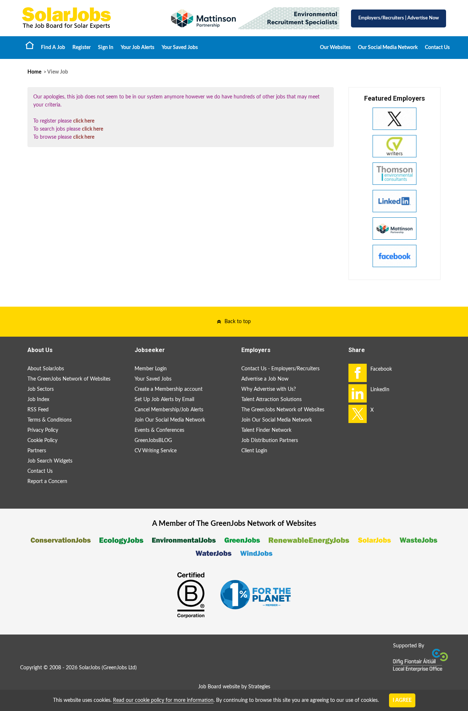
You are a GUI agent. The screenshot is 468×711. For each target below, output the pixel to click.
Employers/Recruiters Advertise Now (398, 18)
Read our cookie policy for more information (163, 700)
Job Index (38, 399)
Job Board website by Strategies (234, 686)
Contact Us (437, 47)
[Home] (88, 18)
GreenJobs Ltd (119, 667)
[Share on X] (357, 414)
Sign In (105, 47)
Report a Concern (47, 481)
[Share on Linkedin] (357, 393)
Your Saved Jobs (180, 47)
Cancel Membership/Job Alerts (169, 409)
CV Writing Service (156, 450)
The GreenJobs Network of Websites (68, 379)
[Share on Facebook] (357, 373)
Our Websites (335, 47)
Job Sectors (40, 389)
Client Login (254, 450)
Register (81, 47)
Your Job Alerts (137, 47)
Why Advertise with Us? (268, 389)
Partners (36, 450)
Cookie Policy (42, 440)
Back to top (237, 321)
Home (30, 45)
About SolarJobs (45, 368)
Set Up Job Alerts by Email (164, 399)
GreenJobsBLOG (153, 440)
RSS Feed (38, 409)
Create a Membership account (169, 389)
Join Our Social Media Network (170, 420)
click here (83, 121)
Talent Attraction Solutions (271, 399)
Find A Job (53, 47)
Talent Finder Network (266, 430)
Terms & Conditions (49, 420)
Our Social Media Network (388, 47)
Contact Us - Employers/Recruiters (280, 368)
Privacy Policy (42, 430)
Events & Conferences (159, 430)
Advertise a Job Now (264, 379)
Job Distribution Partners (269, 440)
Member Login (151, 368)
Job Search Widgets (49, 461)
